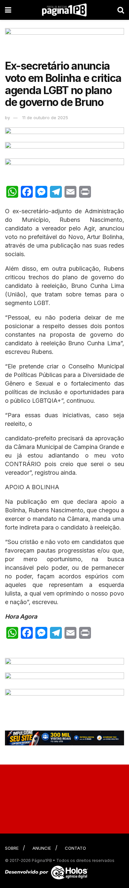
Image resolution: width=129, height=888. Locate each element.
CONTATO (75, 848)
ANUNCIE (41, 848)
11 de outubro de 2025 (45, 117)
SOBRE (12, 848)
